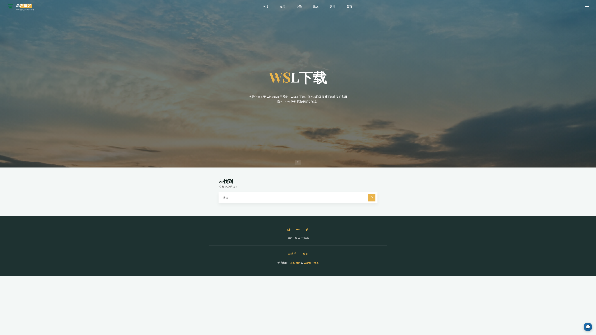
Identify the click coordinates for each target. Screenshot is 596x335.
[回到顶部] (584, 323)
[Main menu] (586, 6)
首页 (305, 253)
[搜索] (372, 197)
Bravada (294, 262)
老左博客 (23, 6)
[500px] (298, 229)
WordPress (311, 262)
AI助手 (292, 253)
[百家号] (307, 229)
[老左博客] (10, 6)
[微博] (288, 229)
